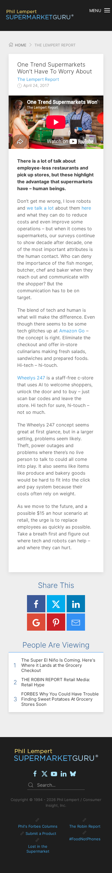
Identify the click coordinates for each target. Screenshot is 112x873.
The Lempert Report (38, 79)
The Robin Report (85, 826)
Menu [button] (95, 10)
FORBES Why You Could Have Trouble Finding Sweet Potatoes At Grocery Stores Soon (60, 699)
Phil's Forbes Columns (37, 826)
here (85, 208)
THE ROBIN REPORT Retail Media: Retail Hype (55, 682)
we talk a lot (40, 208)
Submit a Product (41, 833)
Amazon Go (72, 331)
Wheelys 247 (31, 378)
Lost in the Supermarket (37, 849)
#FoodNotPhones (85, 839)
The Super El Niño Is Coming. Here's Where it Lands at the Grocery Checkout (58, 665)
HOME (20, 45)
